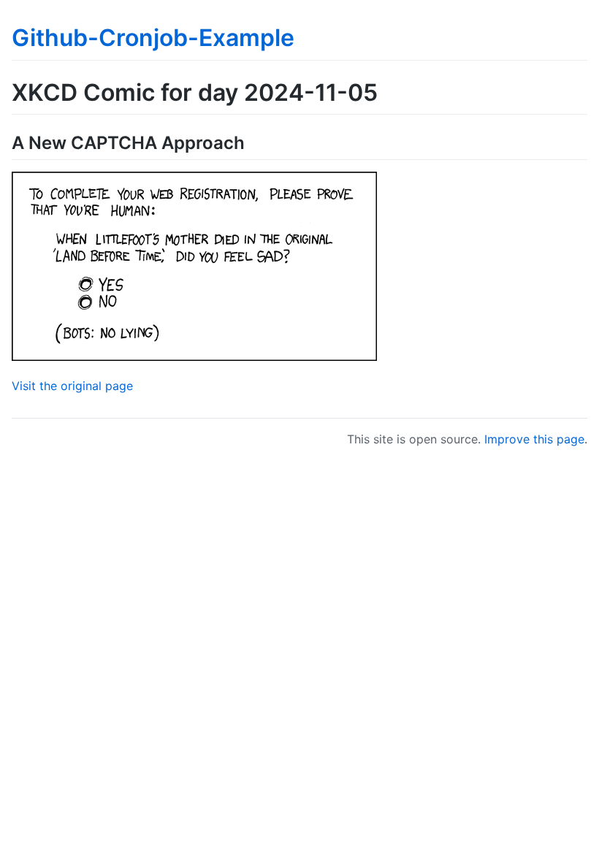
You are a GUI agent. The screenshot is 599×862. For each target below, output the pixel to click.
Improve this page (534, 439)
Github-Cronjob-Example (153, 37)
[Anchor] (253, 141)
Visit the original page (72, 385)
